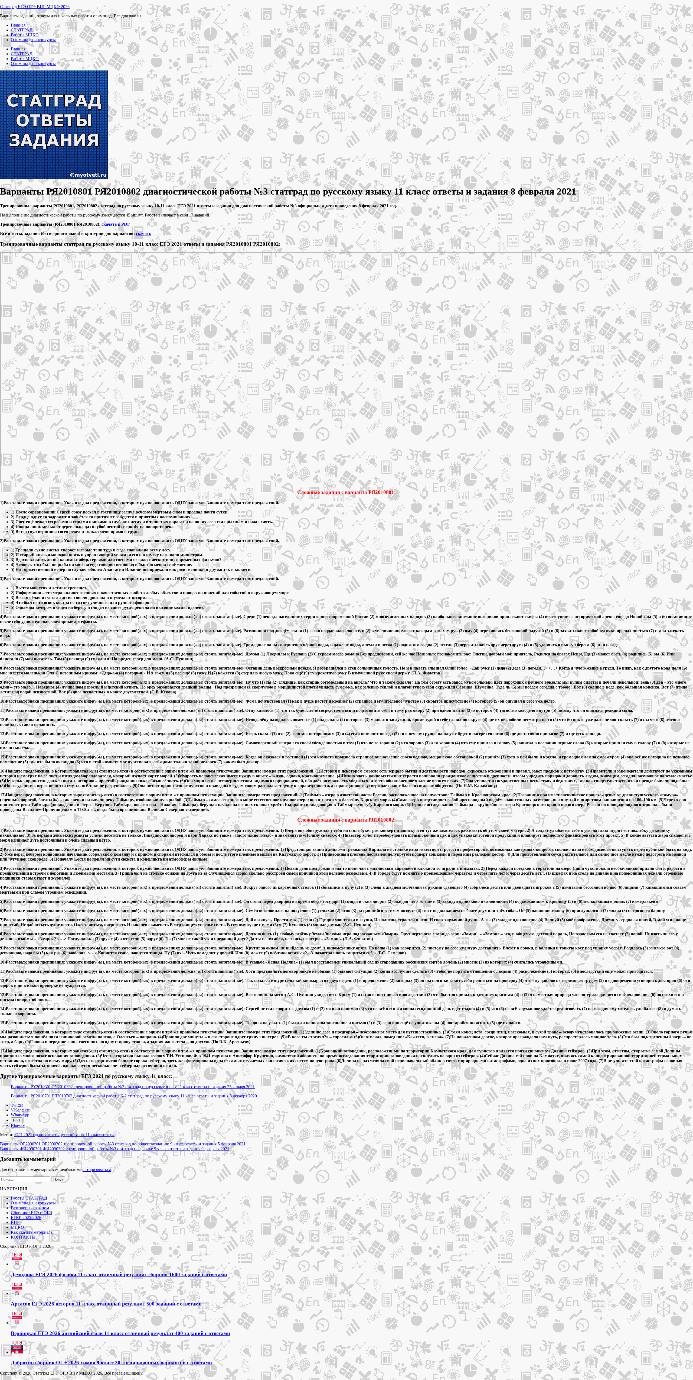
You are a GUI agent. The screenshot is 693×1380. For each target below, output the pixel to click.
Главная (18, 25)
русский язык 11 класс (80, 1134)
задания (39, 1134)
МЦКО (17, 1227)
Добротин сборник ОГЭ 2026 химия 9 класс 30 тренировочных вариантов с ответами (111, 1362)
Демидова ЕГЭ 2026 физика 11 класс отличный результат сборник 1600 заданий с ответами (119, 1274)
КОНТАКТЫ (23, 1237)
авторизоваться (97, 1169)
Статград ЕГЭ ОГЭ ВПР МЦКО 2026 (35, 6)
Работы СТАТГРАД (29, 1198)
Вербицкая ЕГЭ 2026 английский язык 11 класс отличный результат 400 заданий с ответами (120, 1333)
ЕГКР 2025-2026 (26, 1217)
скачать (143, 233)
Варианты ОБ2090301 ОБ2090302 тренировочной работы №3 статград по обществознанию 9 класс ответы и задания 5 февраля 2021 (123, 1144)
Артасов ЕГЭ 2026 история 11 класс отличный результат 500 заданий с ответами (106, 1304)
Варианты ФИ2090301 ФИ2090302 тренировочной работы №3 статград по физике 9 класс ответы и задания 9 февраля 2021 (114, 1148)
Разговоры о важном (30, 1208)
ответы (53, 1134)
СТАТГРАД (21, 30)
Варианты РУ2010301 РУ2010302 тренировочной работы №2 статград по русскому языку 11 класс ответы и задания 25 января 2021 (133, 1086)
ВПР (15, 1222)
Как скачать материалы (32, 1232)
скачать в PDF (116, 224)
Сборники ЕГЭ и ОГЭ (31, 1212)
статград (108, 1134)
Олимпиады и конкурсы (33, 39)
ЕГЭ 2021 (23, 1134)
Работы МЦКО (25, 35)
